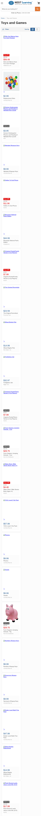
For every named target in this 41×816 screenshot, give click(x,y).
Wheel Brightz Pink (9, 348)
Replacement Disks (9, 98)
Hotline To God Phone (10, 206)
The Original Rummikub (10, 313)
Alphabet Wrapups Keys (10, 171)
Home (3, 18)
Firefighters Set (8, 382)
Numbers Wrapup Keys (10, 666)
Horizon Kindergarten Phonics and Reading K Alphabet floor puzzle (10, 134)
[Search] (37, 9)
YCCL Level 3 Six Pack (10, 526)
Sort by (27, 29)
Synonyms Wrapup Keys (10, 701)
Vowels (5, 595)
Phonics (5, 561)
